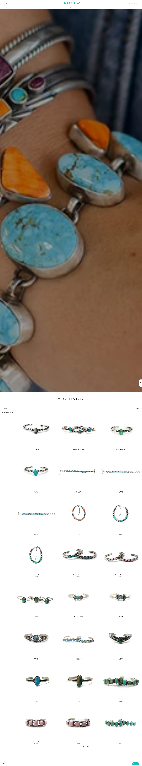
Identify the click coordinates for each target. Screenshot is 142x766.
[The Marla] (121, 722)
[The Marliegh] (36, 722)
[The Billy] (121, 638)
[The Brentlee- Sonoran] (121, 429)
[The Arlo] (36, 596)
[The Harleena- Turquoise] (121, 513)
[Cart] (139, 3)
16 (83, 746)
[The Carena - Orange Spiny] (78, 513)
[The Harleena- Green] (36, 555)
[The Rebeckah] (78, 638)
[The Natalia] (78, 680)
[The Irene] (121, 596)
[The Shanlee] (78, 471)
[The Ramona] (36, 680)
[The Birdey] (36, 471)
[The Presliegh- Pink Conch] (121, 555)
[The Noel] (36, 638)
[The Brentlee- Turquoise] (78, 429)
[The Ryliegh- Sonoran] (78, 596)
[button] (70, 7)
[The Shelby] (78, 722)
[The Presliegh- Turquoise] (78, 555)
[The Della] (121, 680)
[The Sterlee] (121, 471)
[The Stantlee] (36, 513)
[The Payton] (36, 429)
